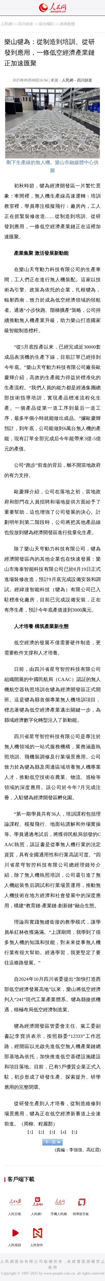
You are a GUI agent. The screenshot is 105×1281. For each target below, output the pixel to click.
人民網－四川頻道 (77, 80)
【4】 (63, 1132)
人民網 (6, 24)
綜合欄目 (46, 24)
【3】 (52, 1132)
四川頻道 (25, 24)
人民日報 (14, 1214)
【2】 (41, 1132)
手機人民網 (59, 1214)
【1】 (30, 1132)
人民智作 (36, 1245)
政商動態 (67, 24)
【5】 (74, 1132)
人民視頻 (14, 1245)
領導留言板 (81, 1214)
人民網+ (37, 1214)
